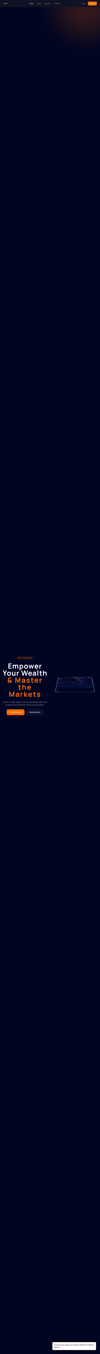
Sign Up (92, 3)
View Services (34, 712)
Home (31, 3)
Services (48, 3)
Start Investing (15, 712)
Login (84, 3)
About (39, 3)
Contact (57, 3)
